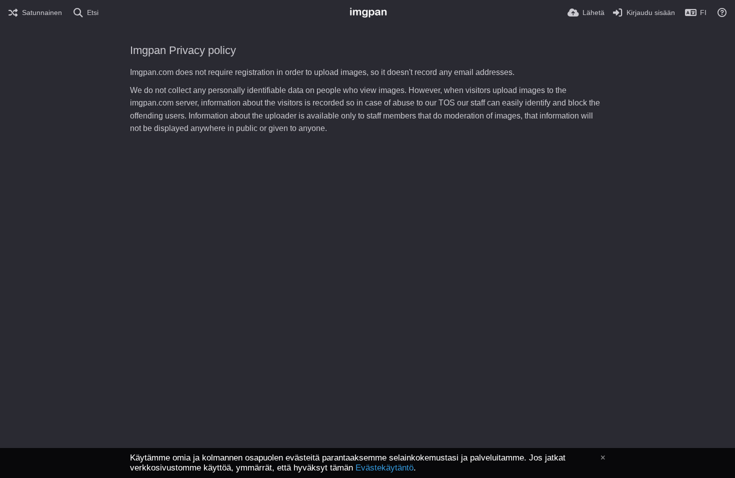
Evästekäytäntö (385, 467)
